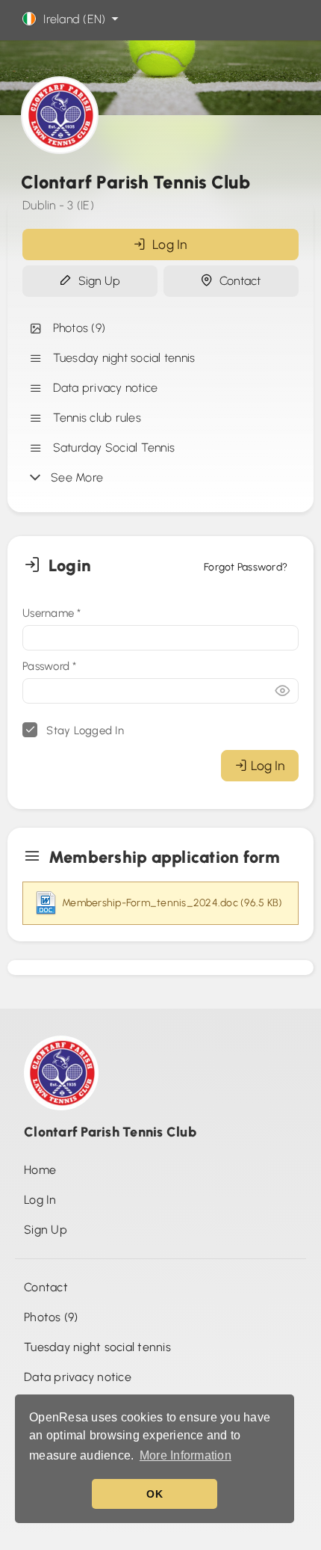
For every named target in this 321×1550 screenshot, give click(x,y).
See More (74, 477)
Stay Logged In (83, 730)
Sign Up (96, 281)
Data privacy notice (102, 388)
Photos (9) (75, 328)
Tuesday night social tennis (120, 358)
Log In (166, 244)
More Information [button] (185, 1455)
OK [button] (154, 1494)
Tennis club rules (93, 417)
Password (49, 666)
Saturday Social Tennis (110, 447)
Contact (237, 281)
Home (40, 1170)
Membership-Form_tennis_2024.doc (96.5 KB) (172, 903)
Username (51, 613)
